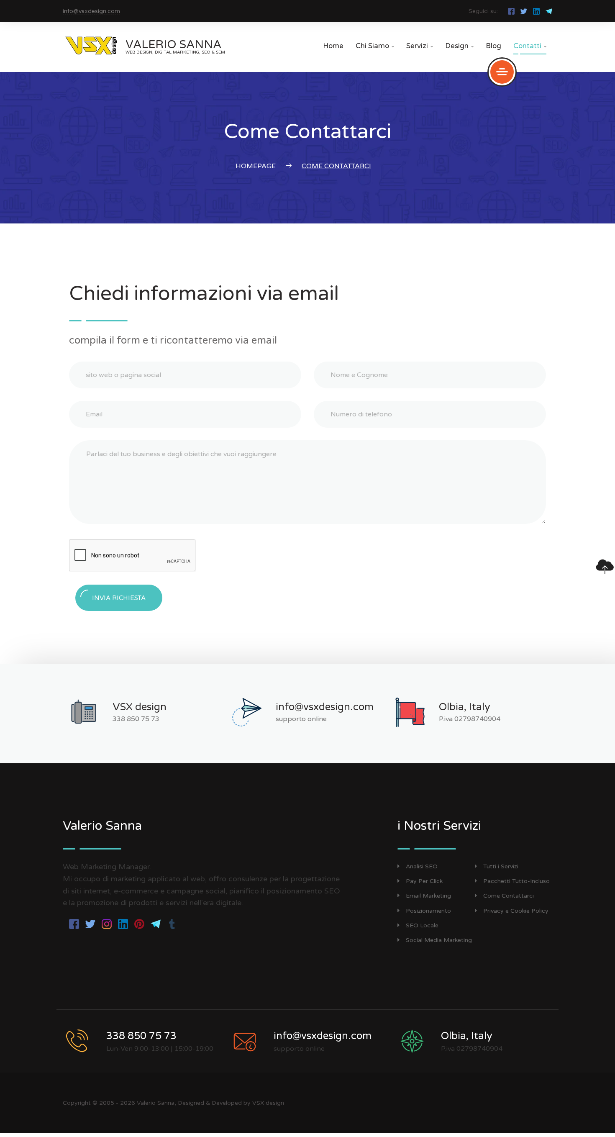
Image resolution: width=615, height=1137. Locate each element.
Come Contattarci (508, 895)
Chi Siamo (375, 45)
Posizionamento (428, 910)
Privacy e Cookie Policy (515, 910)
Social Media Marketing (439, 940)
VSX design (140, 707)
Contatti (529, 45)
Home (333, 45)
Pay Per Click (424, 881)
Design (459, 45)
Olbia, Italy (464, 707)
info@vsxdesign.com (91, 11)
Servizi (419, 45)
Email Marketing (428, 895)
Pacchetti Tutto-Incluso (516, 881)
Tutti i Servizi (500, 866)
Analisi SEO (422, 866)
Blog (493, 45)
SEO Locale (422, 925)
